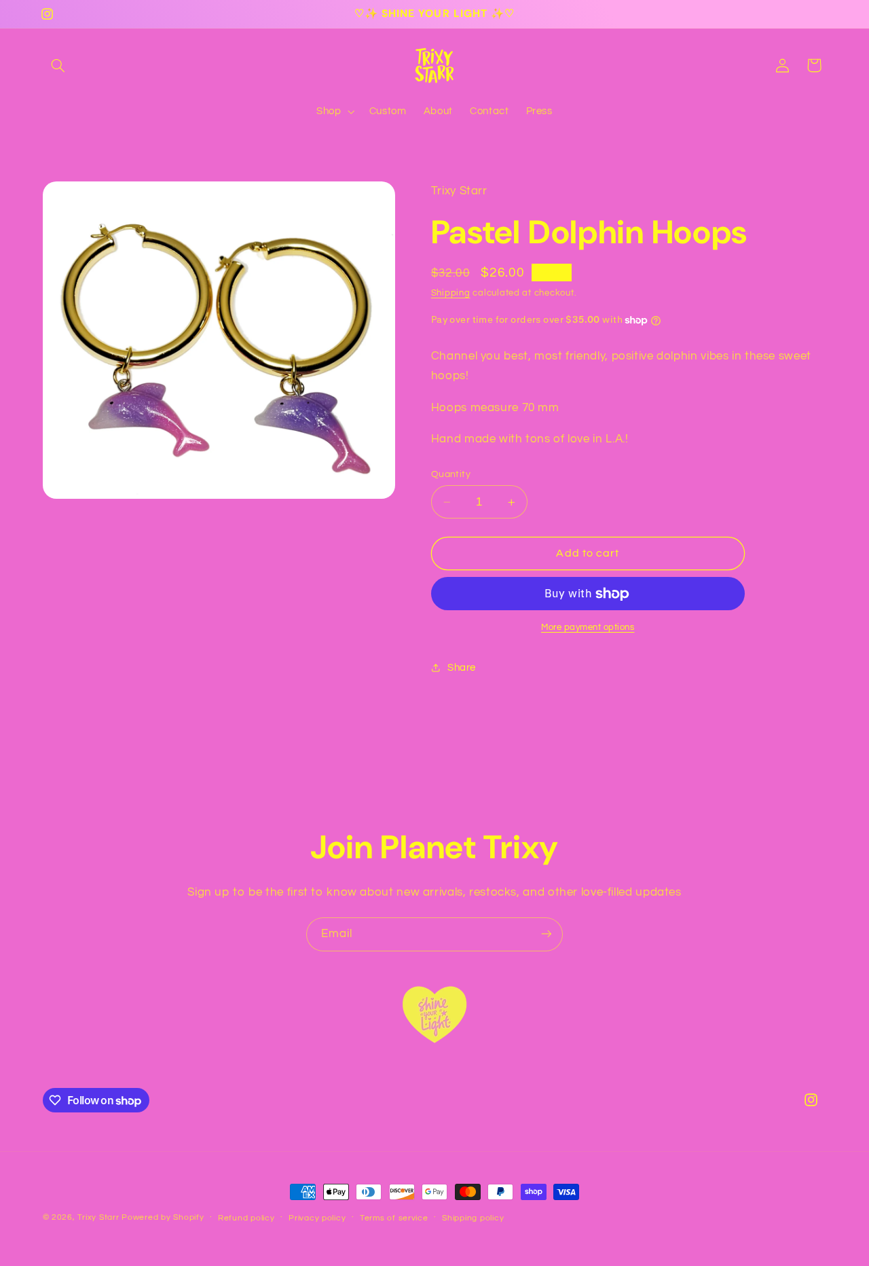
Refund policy (246, 1218)
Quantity (450, 474)
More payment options (588, 627)
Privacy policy (317, 1218)
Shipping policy (473, 1218)
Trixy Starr (98, 1217)
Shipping (450, 293)
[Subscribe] (546, 934)
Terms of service (394, 1218)
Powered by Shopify (163, 1217)
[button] (58, 65)
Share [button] (461, 668)
